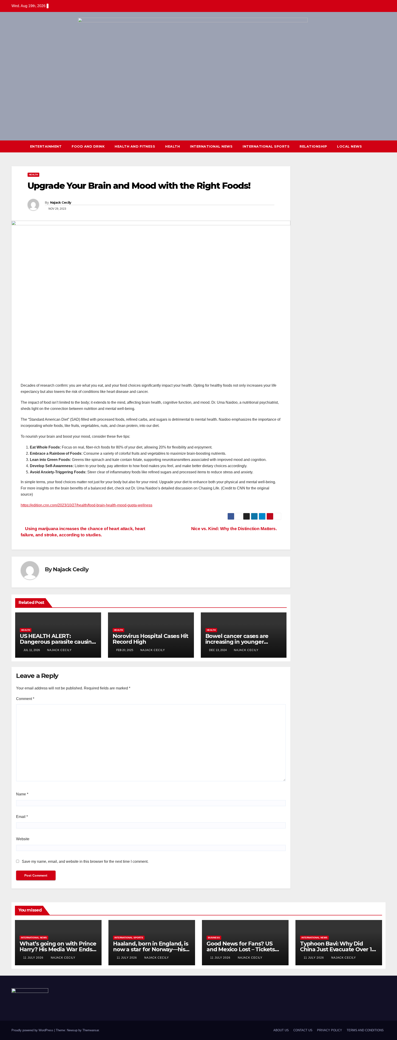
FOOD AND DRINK (88, 146)
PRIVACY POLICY (329, 1030)
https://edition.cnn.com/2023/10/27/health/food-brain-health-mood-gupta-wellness (86, 505)
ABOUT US (281, 1030)
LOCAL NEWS (349, 146)
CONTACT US (302, 1030)
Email (22, 817)
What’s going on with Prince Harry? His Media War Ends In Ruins (58, 949)
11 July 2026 (33, 957)
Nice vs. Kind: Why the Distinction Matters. (234, 528)
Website (22, 839)
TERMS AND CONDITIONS (365, 1030)
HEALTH (172, 146)
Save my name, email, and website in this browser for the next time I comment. (85, 861)
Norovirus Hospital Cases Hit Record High (150, 639)
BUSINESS (214, 937)
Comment (25, 699)
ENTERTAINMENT (46, 146)
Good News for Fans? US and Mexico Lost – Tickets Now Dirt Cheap (241, 949)
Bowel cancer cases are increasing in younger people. (237, 642)
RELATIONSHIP (313, 146)
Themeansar (90, 1030)
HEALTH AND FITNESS (135, 146)
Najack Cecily (60, 202)
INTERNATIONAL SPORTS (266, 146)
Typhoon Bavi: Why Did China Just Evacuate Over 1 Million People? (336, 949)
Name (22, 794)
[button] (373, 146)
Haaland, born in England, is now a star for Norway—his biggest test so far (150, 949)
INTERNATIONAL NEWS (211, 146)
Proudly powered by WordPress (32, 1030)
